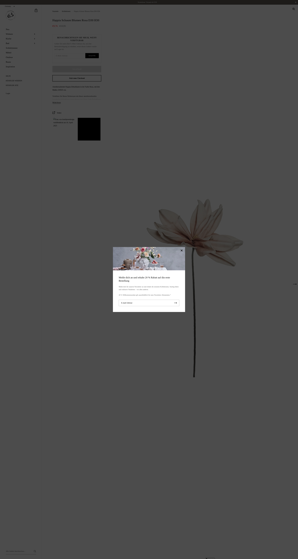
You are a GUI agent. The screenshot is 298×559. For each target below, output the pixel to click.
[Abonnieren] (175, 303)
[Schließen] (181, 250)
